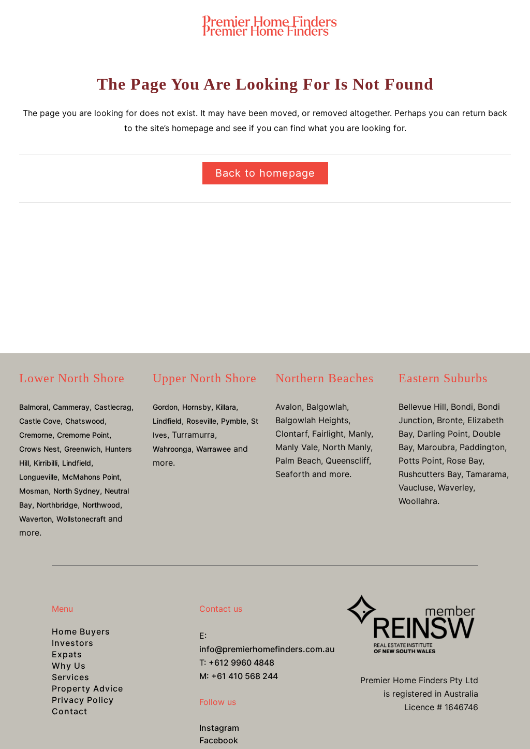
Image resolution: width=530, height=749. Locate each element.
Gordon (165, 406)
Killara (226, 406)
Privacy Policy (83, 700)
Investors (73, 643)
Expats (67, 654)
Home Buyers (81, 631)
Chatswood (85, 420)
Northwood (101, 504)
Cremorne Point (83, 434)
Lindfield (76, 462)
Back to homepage (265, 173)
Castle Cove (40, 420)
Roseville (201, 420)
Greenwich (82, 448)
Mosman (34, 490)
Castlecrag (112, 406)
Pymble (233, 420)
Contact (69, 711)
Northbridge (57, 504)
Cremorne (35, 434)
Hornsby (196, 406)
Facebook (218, 740)
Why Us (69, 665)
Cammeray (71, 406)
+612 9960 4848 (241, 662)
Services (71, 677)
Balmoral (33, 406)
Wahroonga (172, 448)
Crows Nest (39, 448)
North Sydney (76, 490)
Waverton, (36, 518)
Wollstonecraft (81, 518)
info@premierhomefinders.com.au (267, 649)
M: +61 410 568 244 (238, 676)
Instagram (219, 728)
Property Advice (87, 688)
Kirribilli (45, 462)
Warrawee (213, 448)
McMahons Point (91, 476)
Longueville (38, 476)
